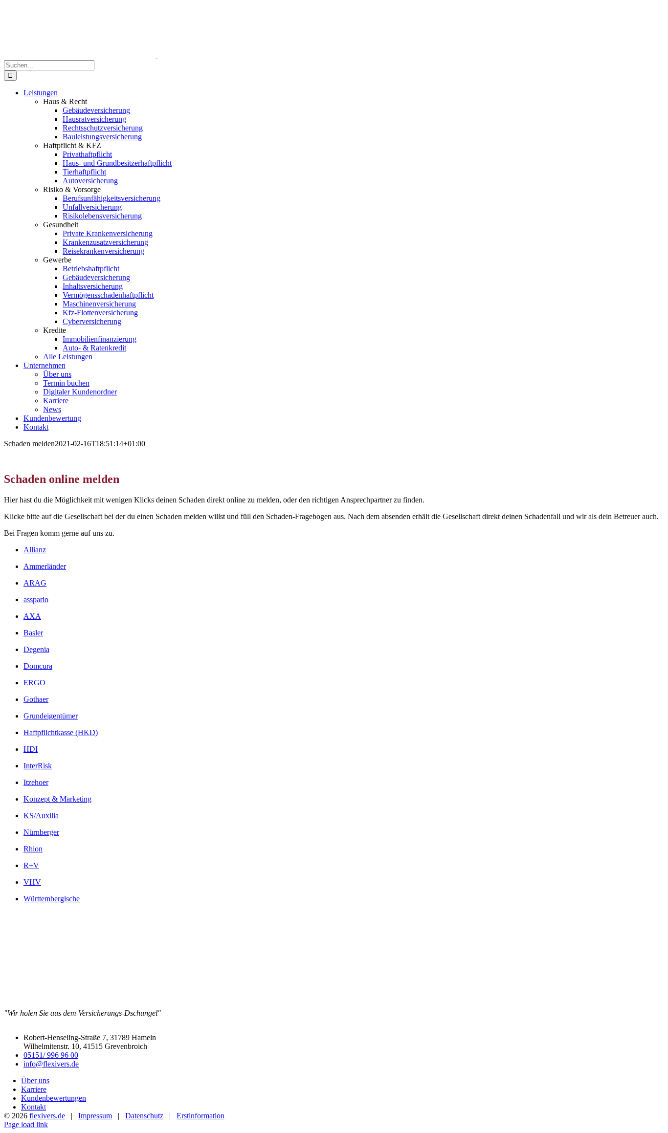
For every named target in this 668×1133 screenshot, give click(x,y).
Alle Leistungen (67, 356)
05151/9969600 (504, 8)
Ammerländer (44, 566)
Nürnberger (41, 832)
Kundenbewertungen (53, 1098)
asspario (35, 599)
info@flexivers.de (570, 8)
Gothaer (35, 699)
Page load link (26, 1124)
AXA (32, 616)
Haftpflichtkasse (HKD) (60, 732)
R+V (31, 865)
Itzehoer (35, 782)
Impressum (95, 1115)
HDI (30, 749)
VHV (32, 882)
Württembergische (51, 898)
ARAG (34, 583)
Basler (33, 633)
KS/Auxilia (41, 815)
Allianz (34, 549)
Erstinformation (200, 1115)
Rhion (33, 849)
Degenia (36, 649)
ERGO (34, 682)
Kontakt (33, 1107)
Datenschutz (144, 1115)
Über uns (35, 1080)
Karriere (33, 1089)
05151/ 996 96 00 (50, 1055)
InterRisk (37, 766)
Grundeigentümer (50, 716)
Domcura (37, 666)
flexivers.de (47, 1115)
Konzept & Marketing (57, 799)
